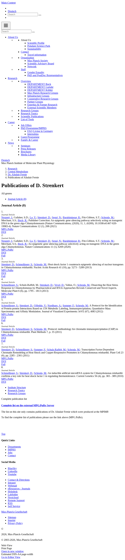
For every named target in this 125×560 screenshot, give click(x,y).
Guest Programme (30, 137)
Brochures (26, 151)
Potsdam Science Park (38, 46)
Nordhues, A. (54, 305)
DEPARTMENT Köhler (40, 90)
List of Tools (27, 119)
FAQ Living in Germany (40, 131)
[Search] (40, 15)
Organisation (27, 57)
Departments (14, 446)
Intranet (12, 482)
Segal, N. (57, 217)
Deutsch (12, 11)
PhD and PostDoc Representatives (45, 75)
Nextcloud (13, 497)
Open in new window (12, 551)
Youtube (12, 474)
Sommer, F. (68, 305)
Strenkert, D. (44, 217)
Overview (26, 81)
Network (31, 66)
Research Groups (30, 110)
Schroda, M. (107, 217)
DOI (3, 232)
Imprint (11, 520)
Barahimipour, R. (72, 217)
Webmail (12, 485)
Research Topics (29, 113)
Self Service (14, 506)
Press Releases (28, 148)
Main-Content (8, 2)
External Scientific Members (41, 107)
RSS (10, 503)
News (11, 142)
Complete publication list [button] (14, 398)
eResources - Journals (19, 488)
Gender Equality (35, 72)
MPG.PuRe (7, 229)
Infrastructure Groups (38, 95)
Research (12, 78)
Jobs (10, 452)
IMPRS (12, 449)
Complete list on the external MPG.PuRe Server (27, 405)
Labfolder (13, 494)
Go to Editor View (10, 557)
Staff (23, 69)
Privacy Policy (15, 523)
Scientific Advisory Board (40, 63)
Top (3, 434)
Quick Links (8, 440)
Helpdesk (13, 491)
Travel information (36, 54)
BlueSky (12, 468)
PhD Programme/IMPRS (34, 128)
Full (3, 255)
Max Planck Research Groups (42, 93)
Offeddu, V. (40, 305)
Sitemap (12, 517)
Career (11, 122)
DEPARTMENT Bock (39, 84)
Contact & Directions (19, 479)
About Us (13, 37)
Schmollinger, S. (24, 264)
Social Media (8, 462)
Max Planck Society (37, 60)
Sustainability (34, 48)
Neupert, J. (7, 217)
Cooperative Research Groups (42, 98)
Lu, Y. (33, 217)
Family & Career (29, 140)
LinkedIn (12, 471)
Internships (33, 134)
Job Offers (26, 125)
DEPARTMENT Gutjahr (40, 87)
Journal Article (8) (17, 199)
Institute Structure (17, 387)
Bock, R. (22, 220)
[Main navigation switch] (5, 26)
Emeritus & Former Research (42, 104)
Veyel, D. (59, 285)
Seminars (25, 145)
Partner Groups (35, 101)
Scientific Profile (35, 43)
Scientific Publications (32, 116)
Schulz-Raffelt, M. (56, 349)
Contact (25, 51)
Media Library (28, 154)
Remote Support (16, 500)
